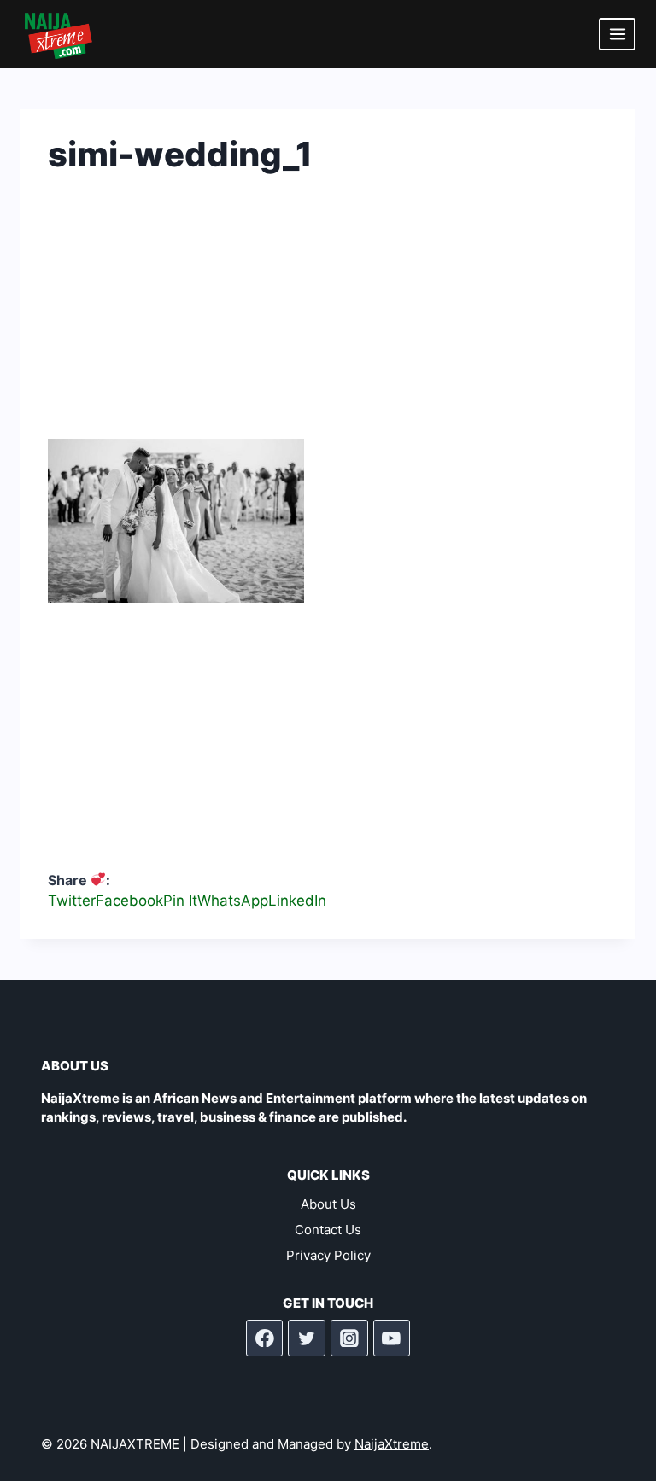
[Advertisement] (328, 319)
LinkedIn (297, 900)
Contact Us (328, 1230)
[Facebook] (265, 1338)
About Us (328, 1204)
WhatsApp (232, 900)
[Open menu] (617, 34)
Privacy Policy (328, 1255)
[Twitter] (306, 1338)
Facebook (129, 900)
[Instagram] (349, 1338)
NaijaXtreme (391, 1444)
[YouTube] (392, 1338)
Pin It (180, 900)
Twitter (72, 900)
